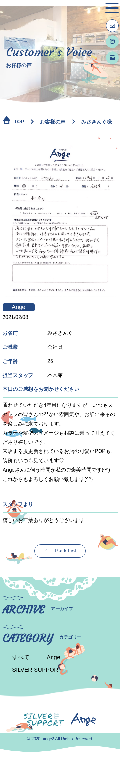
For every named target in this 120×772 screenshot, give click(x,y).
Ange (53, 657)
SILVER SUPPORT (37, 670)
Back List (65, 550)
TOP (19, 121)
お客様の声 (53, 121)
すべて (20, 657)
